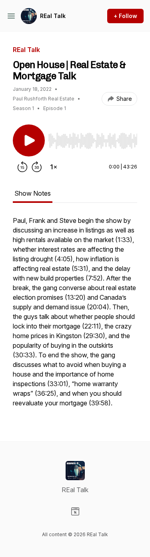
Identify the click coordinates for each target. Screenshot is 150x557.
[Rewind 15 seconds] (22, 166)
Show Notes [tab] (32, 193)
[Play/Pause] (29, 140)
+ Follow (125, 15)
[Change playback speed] (54, 166)
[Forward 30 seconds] (36, 166)
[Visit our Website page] (75, 511)
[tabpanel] (75, 316)
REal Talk (53, 15)
